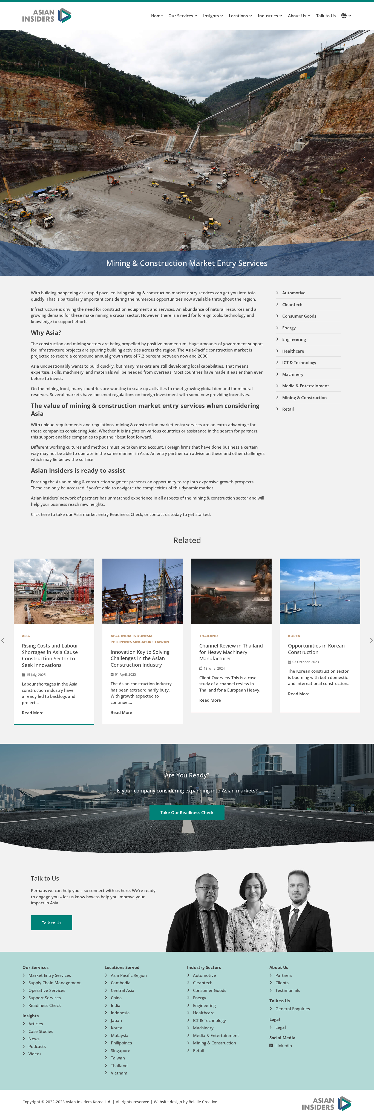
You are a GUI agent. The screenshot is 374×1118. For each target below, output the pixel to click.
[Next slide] (371, 640)
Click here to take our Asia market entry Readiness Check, (87, 514)
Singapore (143, 641)
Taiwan (161, 641)
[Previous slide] (2, 640)
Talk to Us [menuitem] (326, 15)
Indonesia (143, 635)
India (126, 635)
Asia (26, 635)
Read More (33, 712)
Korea (294, 635)
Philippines (121, 641)
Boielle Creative (203, 1101)
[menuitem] (180, 15)
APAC (115, 635)
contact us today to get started (179, 514)
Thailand (208, 635)
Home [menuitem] (157, 15)
